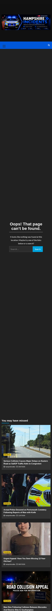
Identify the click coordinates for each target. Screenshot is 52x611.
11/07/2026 (21, 515)
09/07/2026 (21, 564)
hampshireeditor (10, 466)
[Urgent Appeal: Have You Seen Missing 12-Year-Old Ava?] (26, 538)
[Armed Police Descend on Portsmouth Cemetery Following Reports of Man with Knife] (26, 490)
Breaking (7, 454)
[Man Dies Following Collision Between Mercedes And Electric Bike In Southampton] (26, 587)
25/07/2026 (21, 466)
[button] (4, 45)
